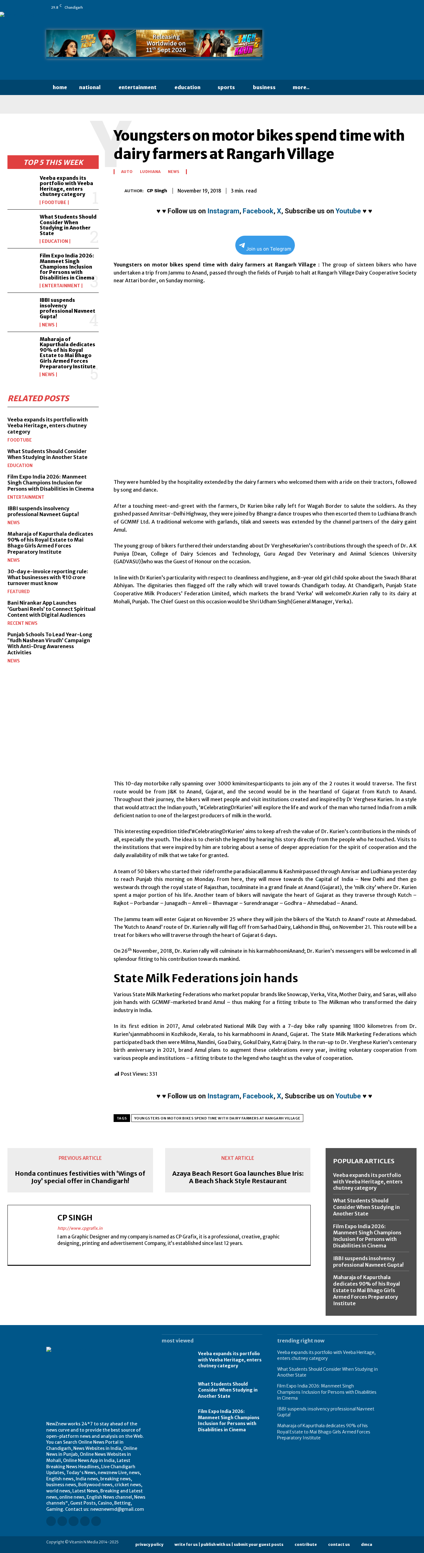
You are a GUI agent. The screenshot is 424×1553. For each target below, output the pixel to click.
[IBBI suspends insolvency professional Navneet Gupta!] (21, 309)
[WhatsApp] (375, 7)
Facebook (258, 211)
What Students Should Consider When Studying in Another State (68, 225)
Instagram (223, 211)
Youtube (348, 211)
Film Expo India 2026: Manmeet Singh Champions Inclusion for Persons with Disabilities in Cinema (67, 266)
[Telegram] (395, 190)
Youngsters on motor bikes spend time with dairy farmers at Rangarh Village (217, 1118)
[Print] (381, 190)
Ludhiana (150, 172)
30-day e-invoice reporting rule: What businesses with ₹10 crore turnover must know (47, 577)
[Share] (357, 7)
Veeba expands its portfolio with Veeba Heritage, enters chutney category (66, 186)
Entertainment (61, 286)
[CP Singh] (119, 191)
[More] (410, 190)
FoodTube (54, 202)
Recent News (22, 623)
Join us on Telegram (268, 249)
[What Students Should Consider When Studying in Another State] (21, 226)
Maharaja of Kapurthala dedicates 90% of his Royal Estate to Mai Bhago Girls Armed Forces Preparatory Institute (68, 353)
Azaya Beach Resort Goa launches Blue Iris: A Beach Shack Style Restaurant (238, 1177)
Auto (127, 172)
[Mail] (349, 7)
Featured (18, 591)
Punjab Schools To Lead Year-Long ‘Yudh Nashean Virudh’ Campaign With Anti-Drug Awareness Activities (49, 643)
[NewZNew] (327, 46)
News (48, 325)
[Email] (367, 190)
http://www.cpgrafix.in (79, 1228)
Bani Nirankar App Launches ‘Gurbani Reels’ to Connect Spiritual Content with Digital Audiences (51, 609)
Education (55, 241)
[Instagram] (331, 7)
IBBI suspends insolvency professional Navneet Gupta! (67, 308)
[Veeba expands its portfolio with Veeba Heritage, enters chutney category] (21, 187)
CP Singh (157, 190)
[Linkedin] (340, 7)
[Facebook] (323, 7)
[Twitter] (366, 7)
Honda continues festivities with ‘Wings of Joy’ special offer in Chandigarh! (80, 1177)
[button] (328, 87)
